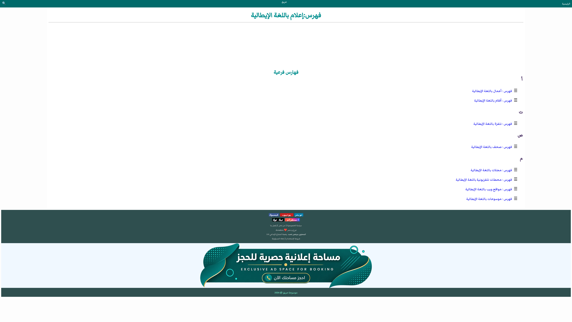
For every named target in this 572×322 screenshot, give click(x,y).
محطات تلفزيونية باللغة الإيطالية (479, 179)
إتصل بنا (273, 225)
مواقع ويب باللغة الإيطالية (483, 189)
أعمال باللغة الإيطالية (487, 91)
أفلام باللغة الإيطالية (488, 100)
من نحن (282, 225)
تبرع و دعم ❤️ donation (286, 230)
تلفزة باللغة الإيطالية (488, 123)
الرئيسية (566, 4)
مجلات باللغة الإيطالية (486, 170)
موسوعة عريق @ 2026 (286, 292)
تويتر (299, 214)
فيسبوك (273, 214)
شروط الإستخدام (293, 238)
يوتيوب (287, 214)
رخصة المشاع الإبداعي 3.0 (276, 234)
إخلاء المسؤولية (278, 238)
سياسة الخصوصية (294, 225)
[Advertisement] (286, 45)
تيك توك (278, 219)
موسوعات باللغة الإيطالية (484, 198)
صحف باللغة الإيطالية (486, 146)
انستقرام (292, 219)
